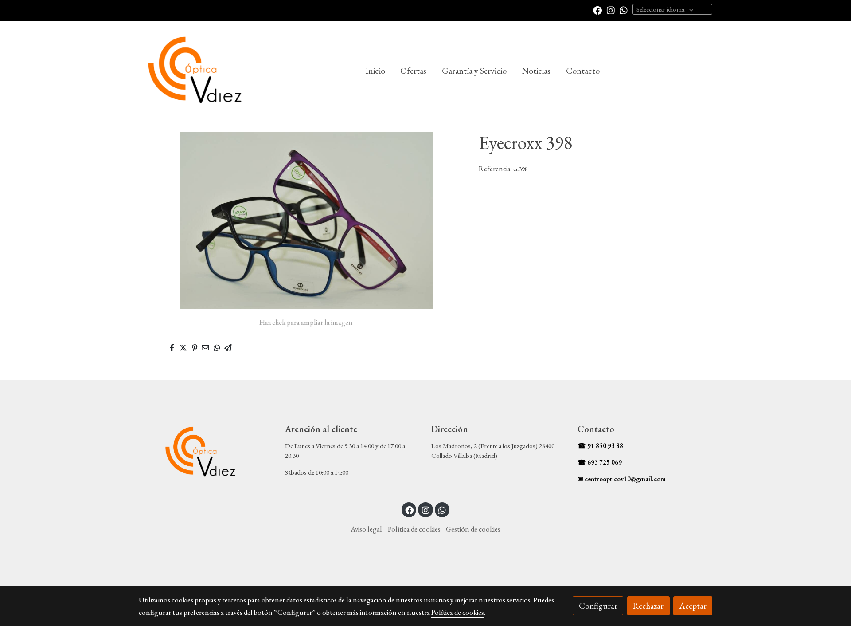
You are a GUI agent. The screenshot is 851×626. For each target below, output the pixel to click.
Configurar (598, 605)
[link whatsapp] (624, 9)
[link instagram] (611, 9)
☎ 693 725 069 (600, 462)
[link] (195, 71)
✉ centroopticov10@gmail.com (622, 479)
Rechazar (648, 605)
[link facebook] (597, 9)
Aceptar (693, 605)
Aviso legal (366, 529)
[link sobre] (206, 452)
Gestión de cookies (473, 529)
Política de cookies (414, 529)
